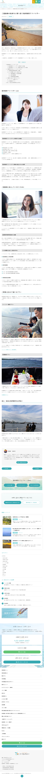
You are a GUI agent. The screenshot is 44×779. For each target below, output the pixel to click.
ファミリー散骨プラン (12, 79)
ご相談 (36, 2)
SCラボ (4, 575)
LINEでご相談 (22, 652)
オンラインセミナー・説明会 (7, 687)
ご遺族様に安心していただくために (14, 69)
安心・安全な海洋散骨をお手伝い (13, 82)
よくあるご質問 (9, 485)
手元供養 (4, 567)
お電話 (33, 2)
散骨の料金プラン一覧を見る (31, 502)
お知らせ (3, 693)
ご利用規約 (4, 733)
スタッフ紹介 (4, 707)
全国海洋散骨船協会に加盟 (13, 70)
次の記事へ (37, 468)
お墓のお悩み (5, 561)
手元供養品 (4, 678)
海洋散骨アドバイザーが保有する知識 (16, 66)
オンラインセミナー (21, 485)
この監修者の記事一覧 (22, 462)
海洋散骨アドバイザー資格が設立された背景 (17, 67)
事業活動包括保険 (14, 76)
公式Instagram (4, 725)
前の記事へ (7, 468)
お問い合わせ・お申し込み (22, 662)
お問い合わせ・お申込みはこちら (13, 502)
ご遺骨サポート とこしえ (6, 719)
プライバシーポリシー (6, 736)
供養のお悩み (5, 566)
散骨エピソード (4, 684)
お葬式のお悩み (5, 559)
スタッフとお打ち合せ (34, 485)
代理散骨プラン (11, 81)
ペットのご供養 (5, 562)
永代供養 (4, 569)
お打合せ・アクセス (5, 701)
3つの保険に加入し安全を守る (14, 72)
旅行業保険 (12, 75)
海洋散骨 (4, 564)
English (3, 730)
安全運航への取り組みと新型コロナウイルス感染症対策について (14, 713)
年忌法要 (4, 572)
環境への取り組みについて (7, 716)
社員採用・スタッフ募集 (6, 722)
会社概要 (3, 704)
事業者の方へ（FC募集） (6, 727)
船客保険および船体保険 (15, 73)
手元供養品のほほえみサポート (7, 681)
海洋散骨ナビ (9, 8)
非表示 (23, 62)
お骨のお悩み (5, 558)
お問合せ (39, 2)
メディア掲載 (4, 690)
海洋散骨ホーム (4, 8)
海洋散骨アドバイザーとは (12, 64)
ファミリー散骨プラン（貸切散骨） (9, 349)
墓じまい (4, 574)
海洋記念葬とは (4, 673)
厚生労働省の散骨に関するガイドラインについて (11, 710)
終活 (3, 570)
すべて (4, 556)
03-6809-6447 (23, 641)
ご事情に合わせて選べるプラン (13, 78)
